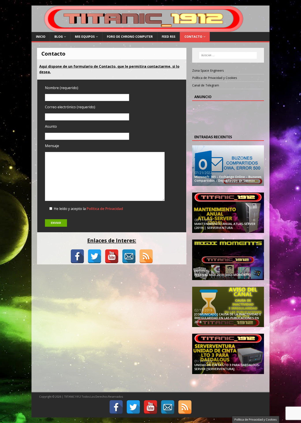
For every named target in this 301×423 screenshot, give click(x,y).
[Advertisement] (229, 116)
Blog (58, 36)
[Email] (129, 256)
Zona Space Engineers (208, 70)
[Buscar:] (228, 55)
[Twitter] (94, 256)
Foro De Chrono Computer (130, 36)
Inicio (40, 36)
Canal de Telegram (205, 85)
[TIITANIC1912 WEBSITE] (144, 29)
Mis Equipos (85, 36)
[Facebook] (77, 256)
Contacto (193, 36)
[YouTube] (112, 256)
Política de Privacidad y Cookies (214, 78)
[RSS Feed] (146, 256)
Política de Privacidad (105, 208)
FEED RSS (168, 36)
